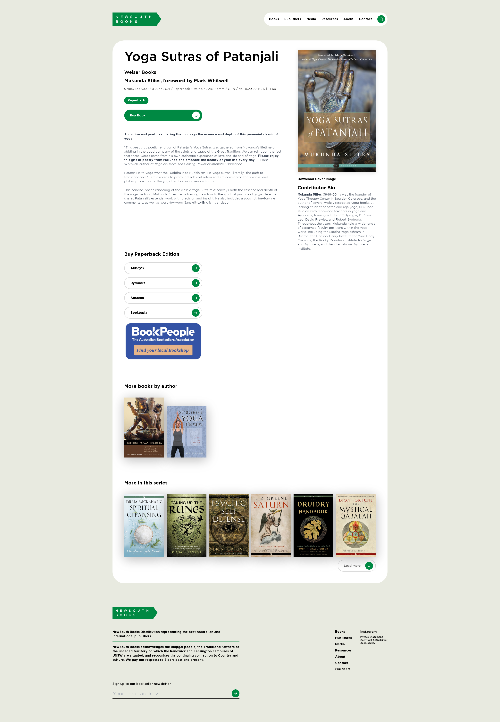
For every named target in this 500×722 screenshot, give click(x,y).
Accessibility (367, 643)
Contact (365, 19)
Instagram (368, 632)
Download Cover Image (317, 179)
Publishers (292, 19)
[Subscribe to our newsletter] (235, 693)
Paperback (136, 100)
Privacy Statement (371, 637)
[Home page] (136, 19)
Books (274, 19)
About (348, 19)
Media (311, 19)
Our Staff (342, 669)
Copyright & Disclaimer (374, 640)
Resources (329, 19)
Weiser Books (140, 72)
